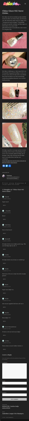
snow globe (16, 184)
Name (4, 381)
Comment (5, 362)
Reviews (22, 183)
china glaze (4, 184)
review (12, 184)
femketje (12, 183)
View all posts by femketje (12, 178)
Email (4, 387)
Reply (4, 205)
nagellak (9, 184)
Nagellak (18, 183)
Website (4, 392)
